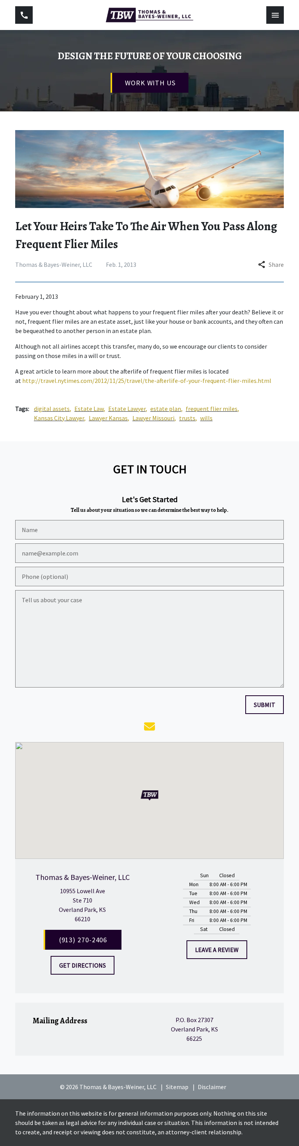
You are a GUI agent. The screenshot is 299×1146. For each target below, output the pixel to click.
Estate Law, (89, 409)
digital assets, (52, 409)
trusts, (188, 418)
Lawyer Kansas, (109, 418)
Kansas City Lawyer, (60, 418)
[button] (149, 795)
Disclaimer (212, 1087)
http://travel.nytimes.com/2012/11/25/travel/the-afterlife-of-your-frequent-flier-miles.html (146, 380)
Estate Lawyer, (127, 409)
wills (206, 418)
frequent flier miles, (212, 409)
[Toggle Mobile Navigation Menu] (275, 15)
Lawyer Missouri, (154, 418)
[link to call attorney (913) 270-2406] (24, 15)
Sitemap (177, 1087)
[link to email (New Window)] (149, 726)
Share (276, 264)
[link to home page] (149, 15)
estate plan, (166, 409)
